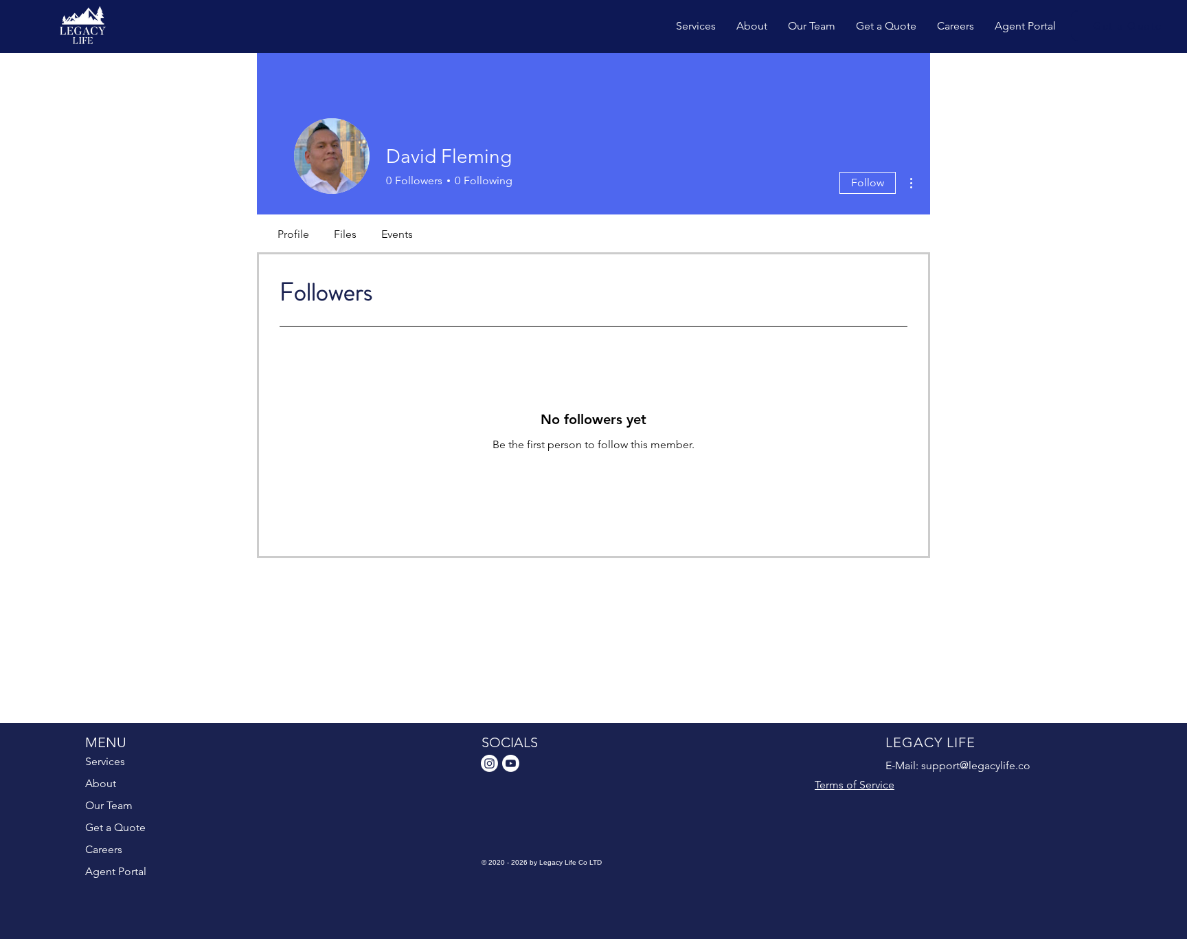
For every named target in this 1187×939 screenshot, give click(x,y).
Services (105, 761)
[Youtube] (510, 763)
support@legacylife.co (975, 765)
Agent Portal (115, 871)
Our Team (109, 805)
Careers (103, 849)
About (100, 783)
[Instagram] (489, 763)
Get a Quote (115, 827)
